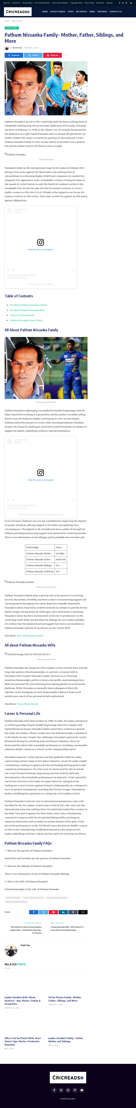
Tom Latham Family (27, 703)
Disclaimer (100, 3)
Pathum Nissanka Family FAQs (26, 320)
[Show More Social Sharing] (65, 55)
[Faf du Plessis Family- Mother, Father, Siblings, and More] (68, 983)
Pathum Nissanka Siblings (16, 902)
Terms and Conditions (60, 3)
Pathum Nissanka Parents (56, 898)
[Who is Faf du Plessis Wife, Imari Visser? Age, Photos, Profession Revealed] (24, 1023)
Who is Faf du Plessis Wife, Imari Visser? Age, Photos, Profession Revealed (23, 1041)
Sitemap (109, 3)
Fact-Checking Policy (42, 3)
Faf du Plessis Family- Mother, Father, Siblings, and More (65, 999)
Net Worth (81, 11)
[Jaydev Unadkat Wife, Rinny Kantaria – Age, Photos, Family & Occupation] (24, 983)
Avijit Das (17, 48)
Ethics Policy (89, 3)
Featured (102, 11)
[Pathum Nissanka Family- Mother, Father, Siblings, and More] (46, 88)
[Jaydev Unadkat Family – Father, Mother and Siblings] (68, 1023)
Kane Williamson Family (30, 635)
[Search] (131, 3)
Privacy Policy (27, 3)
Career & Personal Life (22, 315)
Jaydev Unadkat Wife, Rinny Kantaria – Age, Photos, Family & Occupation (23, 1000)
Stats (70, 11)
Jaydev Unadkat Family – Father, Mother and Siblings (66, 1040)
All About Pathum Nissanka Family (28, 304)
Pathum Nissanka (13, 898)
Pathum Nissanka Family (33, 898)
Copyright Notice (76, 3)
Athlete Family (57, 11)
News (92, 11)
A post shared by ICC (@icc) (41, 284)
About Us (6, 3)
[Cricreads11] (18, 11)
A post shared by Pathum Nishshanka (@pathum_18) (40, 514)
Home (45, 11)
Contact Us (16, 3)
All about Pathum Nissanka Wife (27, 310)
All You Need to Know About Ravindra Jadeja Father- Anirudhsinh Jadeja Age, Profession (25, 930)
